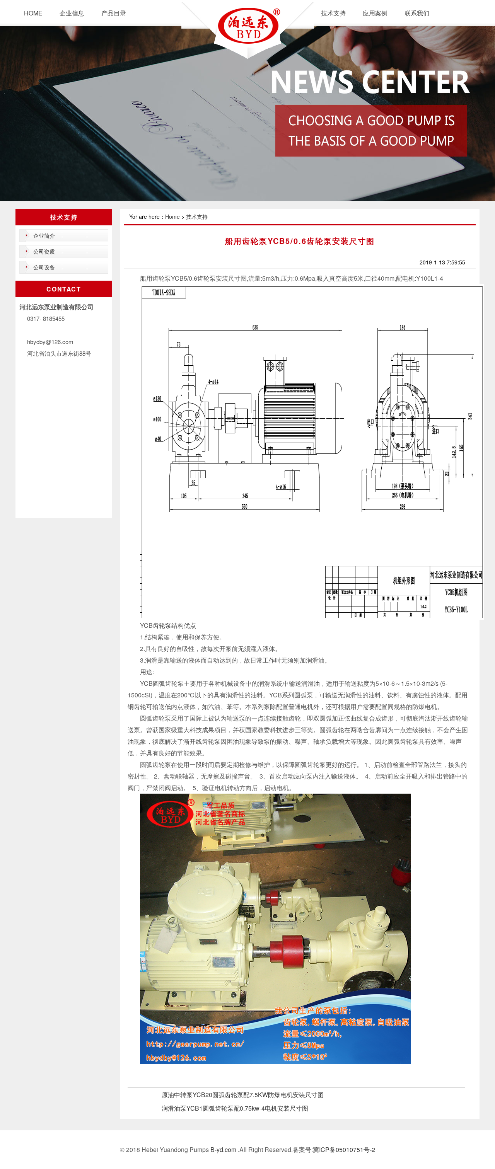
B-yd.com (222, 1149)
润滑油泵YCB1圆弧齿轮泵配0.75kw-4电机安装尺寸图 (235, 1108)
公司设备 (44, 267)
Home (172, 216)
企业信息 (72, 13)
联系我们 (417, 13)
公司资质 (44, 251)
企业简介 (44, 235)
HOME (33, 13)
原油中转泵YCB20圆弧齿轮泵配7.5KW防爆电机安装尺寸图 (243, 1094)
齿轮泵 (206, 278)
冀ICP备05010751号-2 (344, 1149)
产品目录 (113, 13)
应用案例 (375, 13)
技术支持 (333, 13)
